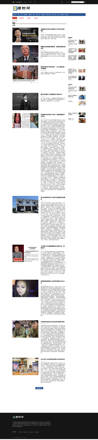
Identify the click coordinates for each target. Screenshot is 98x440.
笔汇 (58, 14)
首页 (13, 20)
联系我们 (25, 2)
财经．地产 (38, 14)
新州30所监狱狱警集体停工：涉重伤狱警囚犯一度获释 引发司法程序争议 (72, 57)
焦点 (19, 14)
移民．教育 (48, 14)
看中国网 (20, 432)
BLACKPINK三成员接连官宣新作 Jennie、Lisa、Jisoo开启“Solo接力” (72, 42)
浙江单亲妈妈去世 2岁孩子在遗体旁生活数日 (53, 198)
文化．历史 (54, 14)
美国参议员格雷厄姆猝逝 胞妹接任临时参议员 (53, 47)
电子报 (35, 2)
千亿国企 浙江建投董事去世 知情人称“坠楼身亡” (53, 247)
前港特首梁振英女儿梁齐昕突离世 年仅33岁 (53, 282)
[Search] (85, 2)
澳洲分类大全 (31, 432)
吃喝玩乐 (30, 14)
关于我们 (66, 14)
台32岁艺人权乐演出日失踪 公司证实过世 (53, 359)
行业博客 (62, 14)
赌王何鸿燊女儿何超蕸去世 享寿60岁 (51, 94)
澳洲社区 (43, 14)
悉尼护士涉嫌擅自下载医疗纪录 (72, 96)
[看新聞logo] (21, 10)
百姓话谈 (25, 14)
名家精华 (36, 18)
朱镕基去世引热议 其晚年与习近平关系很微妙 (52, 30)
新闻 (14, 14)
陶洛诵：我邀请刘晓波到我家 (72, 113)
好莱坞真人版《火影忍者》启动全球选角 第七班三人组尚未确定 (72, 71)
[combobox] (77, 2)
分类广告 (30, 2)
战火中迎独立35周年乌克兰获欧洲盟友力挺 (72, 78)
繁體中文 (13, 2)
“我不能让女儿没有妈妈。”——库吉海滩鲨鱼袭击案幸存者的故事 (72, 50)
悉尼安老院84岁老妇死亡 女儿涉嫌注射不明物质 (52, 67)
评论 (22, 14)
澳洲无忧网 (37, 432)
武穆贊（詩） (71, 119)
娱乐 (34, 14)
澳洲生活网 (25, 432)
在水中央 (70, 101)
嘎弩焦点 (29, 18)
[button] (39, 388)
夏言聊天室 (21, 18)
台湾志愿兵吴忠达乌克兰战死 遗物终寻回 (52, 322)
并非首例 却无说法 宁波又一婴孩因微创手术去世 (53, 115)
